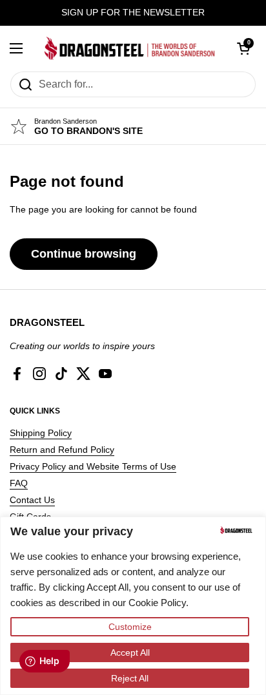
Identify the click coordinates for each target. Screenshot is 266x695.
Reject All (129, 678)
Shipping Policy (41, 433)
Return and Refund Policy (62, 449)
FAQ (19, 483)
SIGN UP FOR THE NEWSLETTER (133, 12)
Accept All (130, 652)
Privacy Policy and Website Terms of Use (93, 466)
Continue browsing (83, 253)
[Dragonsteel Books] (130, 48)
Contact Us (32, 500)
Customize (130, 627)
